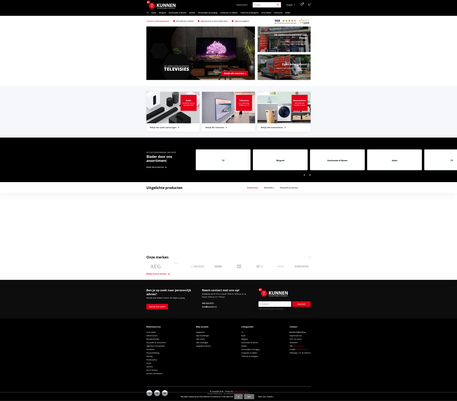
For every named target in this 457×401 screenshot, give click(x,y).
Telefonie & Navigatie (249, 13)
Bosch (148, 363)
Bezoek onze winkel (157, 307)
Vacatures (278, 13)
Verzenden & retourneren (156, 342)
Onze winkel (266, 13)
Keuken (192, 13)
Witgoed (162, 13)
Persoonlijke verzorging (207, 13)
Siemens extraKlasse (154, 373)
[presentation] (304, 175)
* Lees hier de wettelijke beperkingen (270, 309)
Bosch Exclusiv (152, 370)
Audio (153, 13)
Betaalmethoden (152, 339)
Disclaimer (150, 349)
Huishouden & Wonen (177, 13)
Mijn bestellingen (202, 335)
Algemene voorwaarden (155, 346)
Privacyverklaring (152, 353)
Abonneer (301, 304)
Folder (287, 13)
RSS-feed (243, 391)
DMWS (236, 391)
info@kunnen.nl (209, 307)
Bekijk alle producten (155, 167)
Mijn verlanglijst (202, 342)
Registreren (200, 332)
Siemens (149, 366)
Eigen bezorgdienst (241, 21)
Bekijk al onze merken (156, 273)
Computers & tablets (229, 13)
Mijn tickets (200, 339)
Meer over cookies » (266, 397)
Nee (249, 397)
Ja (238, 397)
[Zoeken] (278, 4)
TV (147, 13)
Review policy (151, 360)
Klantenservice (242, 5)
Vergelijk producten (203, 346)
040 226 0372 (208, 303)
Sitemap (149, 356)
